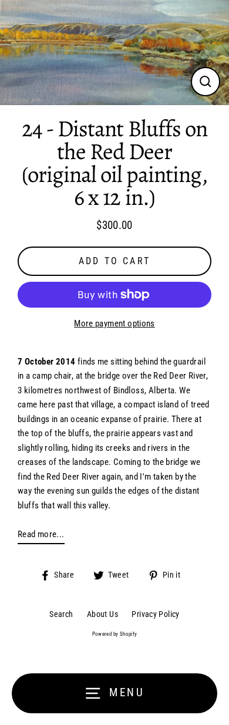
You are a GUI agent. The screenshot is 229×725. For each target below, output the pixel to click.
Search (61, 614)
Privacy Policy (155, 614)
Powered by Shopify (114, 634)
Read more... (41, 534)
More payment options (114, 323)
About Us (102, 614)
